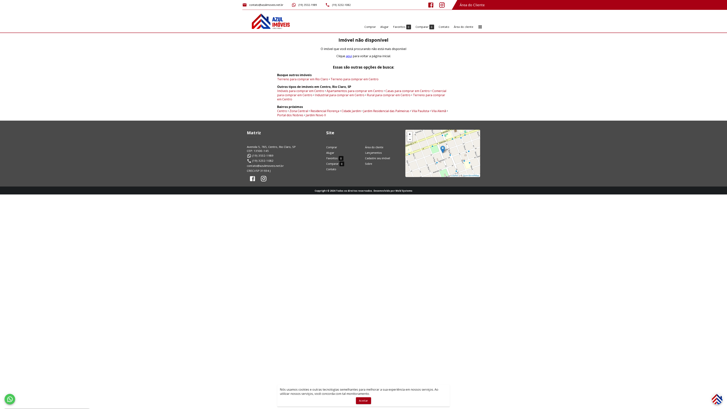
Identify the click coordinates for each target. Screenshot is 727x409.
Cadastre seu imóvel (377, 158)
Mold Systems (404, 190)
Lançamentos (373, 153)
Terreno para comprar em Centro (354, 79)
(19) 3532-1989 (262, 155)
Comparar (334, 164)
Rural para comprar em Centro (388, 95)
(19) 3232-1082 (262, 160)
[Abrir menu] (480, 26)
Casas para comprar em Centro (407, 91)
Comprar (331, 147)
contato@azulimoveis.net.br (265, 166)
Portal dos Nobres (290, 115)
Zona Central (298, 111)
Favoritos (334, 158)
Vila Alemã (438, 111)
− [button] (410, 139)
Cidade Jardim (351, 111)
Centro (282, 111)
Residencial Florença (324, 111)
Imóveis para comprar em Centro (300, 91)
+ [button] (410, 134)
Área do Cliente (472, 5)
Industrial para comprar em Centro (339, 95)
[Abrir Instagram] (442, 5)
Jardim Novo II (316, 115)
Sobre (368, 163)
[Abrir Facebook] (430, 5)
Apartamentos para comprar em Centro (355, 91)
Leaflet (454, 175)
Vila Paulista (420, 111)
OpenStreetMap (471, 175)
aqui (349, 56)
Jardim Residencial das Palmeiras (386, 111)
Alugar (330, 153)
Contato (331, 169)
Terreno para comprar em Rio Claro (302, 79)
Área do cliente (374, 147)
